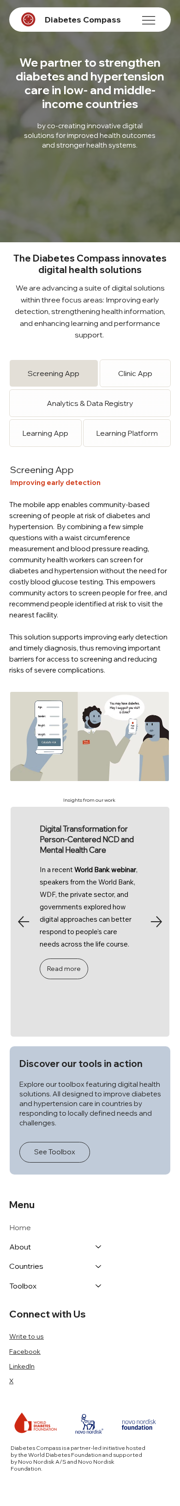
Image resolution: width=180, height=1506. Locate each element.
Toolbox (22, 1285)
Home (20, 1227)
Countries (26, 1266)
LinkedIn (22, 1366)
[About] (98, 1246)
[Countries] (98, 1266)
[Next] (156, 921)
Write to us (26, 1336)
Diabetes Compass (82, 19)
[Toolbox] (98, 1285)
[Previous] (23, 921)
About (20, 1246)
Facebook (25, 1351)
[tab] (53, 373)
